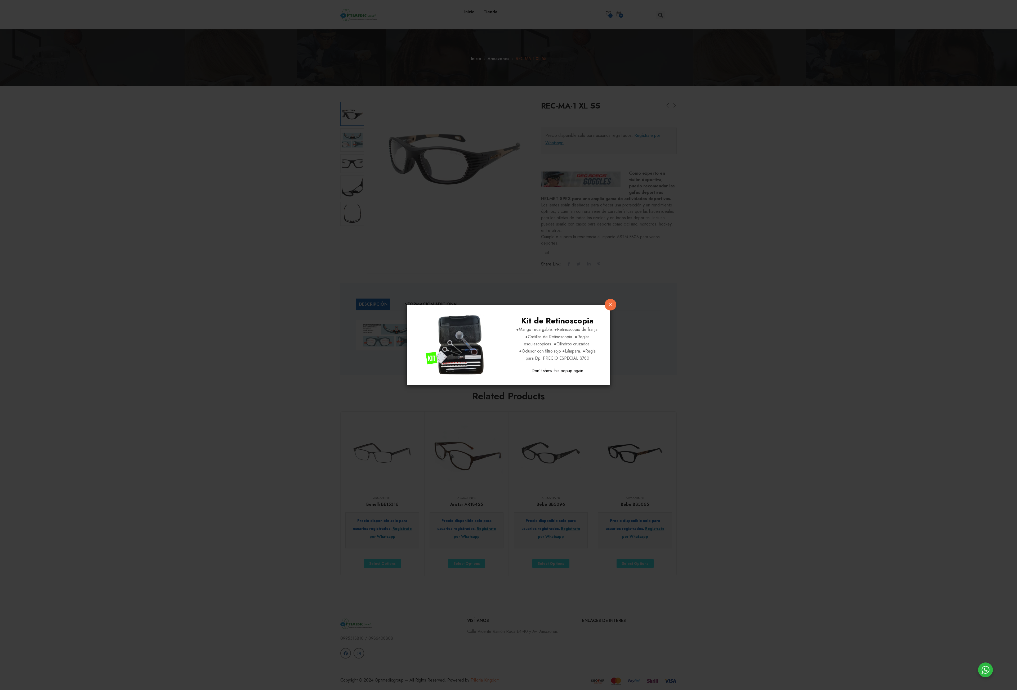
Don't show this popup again (557, 371)
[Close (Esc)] (610, 304)
